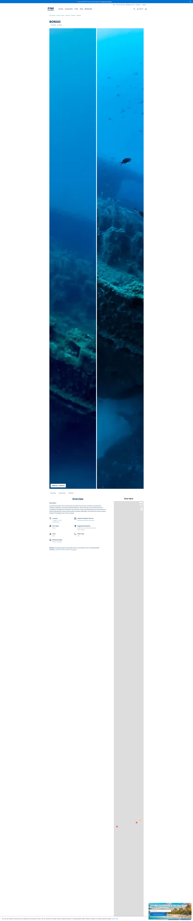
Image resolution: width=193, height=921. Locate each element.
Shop (81, 9)
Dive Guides (52, 15)
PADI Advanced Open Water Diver (85, 520)
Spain (62, 15)
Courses (60, 9)
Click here (170, 917)
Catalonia (67, 15)
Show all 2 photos (58, 485)
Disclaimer (74, 549)
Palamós (73, 15)
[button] (117, 826)
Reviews (71, 493)
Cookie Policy (115, 918)
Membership (88, 9)
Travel (76, 9)
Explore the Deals (107, 1)
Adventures (62, 493)
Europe (58, 15)
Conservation (69, 9)
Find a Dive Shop (121, 4)
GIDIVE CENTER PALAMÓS (62, 549)
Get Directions (56, 522)
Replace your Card (131, 4)
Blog (114, 4)
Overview (53, 493)
